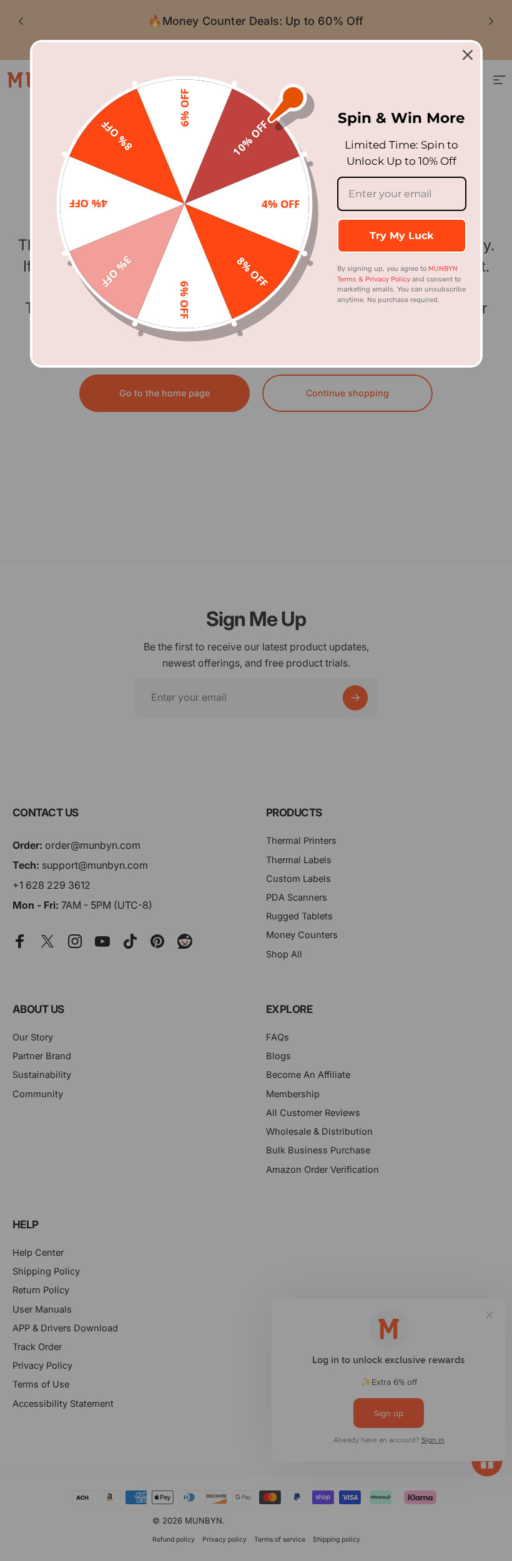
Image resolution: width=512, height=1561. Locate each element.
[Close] (468, 55)
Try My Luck (401, 236)
